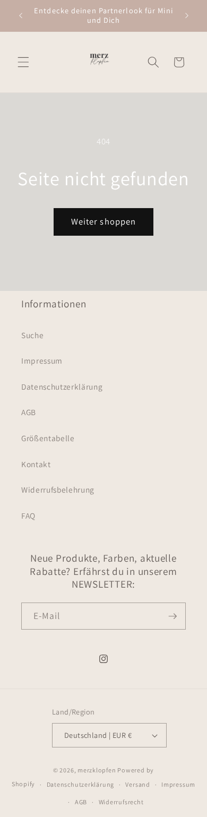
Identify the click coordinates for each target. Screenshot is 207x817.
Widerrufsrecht (121, 802)
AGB (28, 412)
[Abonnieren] (172, 616)
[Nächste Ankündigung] (187, 15)
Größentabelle (48, 438)
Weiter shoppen (103, 221)
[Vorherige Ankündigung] (20, 15)
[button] (23, 62)
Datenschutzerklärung (61, 386)
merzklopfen (96, 770)
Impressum (42, 360)
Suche (32, 335)
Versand (137, 784)
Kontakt (36, 464)
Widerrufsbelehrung (57, 489)
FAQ (28, 515)
